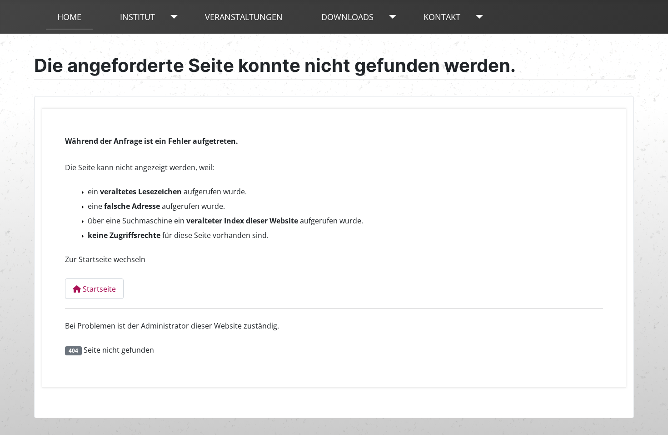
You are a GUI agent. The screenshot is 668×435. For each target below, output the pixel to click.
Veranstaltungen (244, 16)
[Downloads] (390, 17)
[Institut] (172, 17)
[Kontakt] (477, 17)
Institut (137, 16)
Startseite (98, 289)
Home (69, 16)
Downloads (347, 16)
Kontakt (442, 16)
